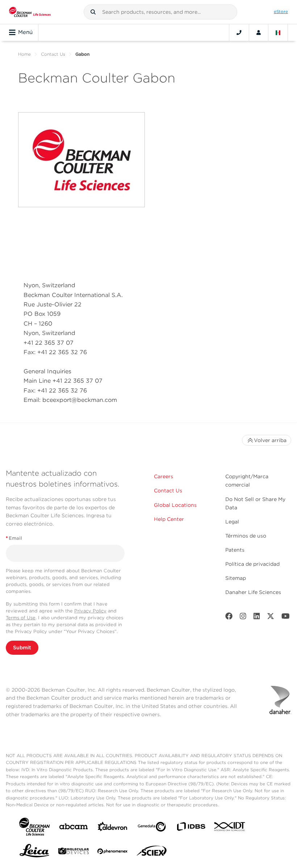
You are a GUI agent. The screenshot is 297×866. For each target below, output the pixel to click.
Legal (232, 522)
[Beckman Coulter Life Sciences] (30, 12)
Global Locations (175, 505)
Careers (163, 476)
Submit (22, 647)
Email (14, 538)
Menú (25, 32)
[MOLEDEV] (73, 852)
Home (24, 54)
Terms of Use (20, 617)
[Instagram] (243, 617)
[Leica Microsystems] (34, 852)
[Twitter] (270, 617)
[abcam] (73, 828)
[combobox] (160, 12)
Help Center (169, 519)
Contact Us (53, 54)
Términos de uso (245, 536)
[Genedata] (152, 828)
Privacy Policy (90, 611)
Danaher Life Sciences (253, 592)
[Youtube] (285, 617)
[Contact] (239, 32)
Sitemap (235, 578)
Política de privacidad (252, 564)
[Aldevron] (113, 828)
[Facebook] (229, 617)
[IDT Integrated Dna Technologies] (230, 828)
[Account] (258, 32)
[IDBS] (191, 828)
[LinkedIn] (257, 617)
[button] (93, 11)
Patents (234, 550)
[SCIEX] (152, 853)
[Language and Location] (278, 32)
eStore (281, 11)
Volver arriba (270, 440)
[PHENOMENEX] (113, 853)
